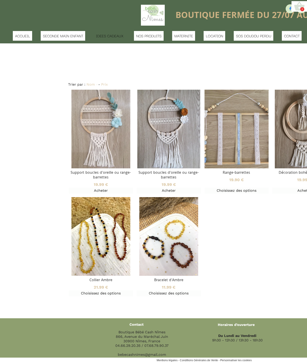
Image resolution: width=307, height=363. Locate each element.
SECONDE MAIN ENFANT (63, 36)
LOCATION (214, 36)
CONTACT (292, 36)
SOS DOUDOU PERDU (253, 36)
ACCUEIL (22, 36)
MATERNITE (183, 36)
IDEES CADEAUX (109, 36)
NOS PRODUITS (149, 36)
